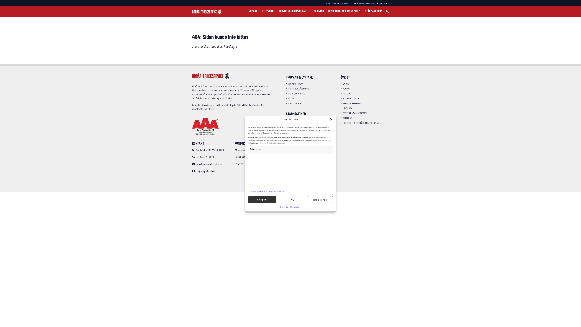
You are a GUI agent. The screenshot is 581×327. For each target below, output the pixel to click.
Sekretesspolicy (295, 207)
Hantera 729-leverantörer (259, 191)
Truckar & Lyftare (299, 77)
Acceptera (262, 199)
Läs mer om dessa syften (276, 191)
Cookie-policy (284, 207)
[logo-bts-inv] (207, 10)
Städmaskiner (296, 113)
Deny (291, 199)
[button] (331, 119)
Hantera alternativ (320, 199)
